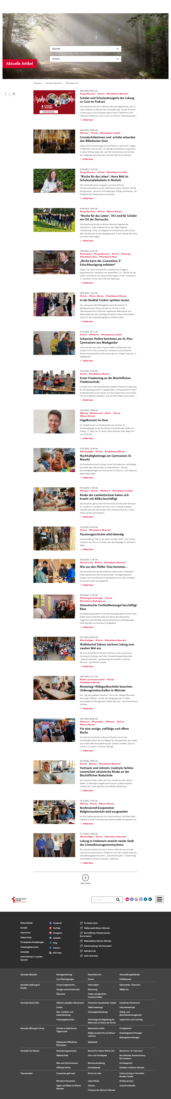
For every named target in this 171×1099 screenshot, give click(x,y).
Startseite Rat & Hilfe (29, 1003)
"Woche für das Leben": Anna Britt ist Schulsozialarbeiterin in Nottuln (104, 178)
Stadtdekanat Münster (116, 296)
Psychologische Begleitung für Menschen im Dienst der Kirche (102, 1021)
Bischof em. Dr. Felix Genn (131, 1051)
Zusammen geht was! (65, 1073)
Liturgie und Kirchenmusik (67, 989)
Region (56, 49)
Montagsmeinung (64, 974)
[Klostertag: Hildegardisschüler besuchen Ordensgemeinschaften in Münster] (54, 688)
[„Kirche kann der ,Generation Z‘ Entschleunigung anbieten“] (54, 262)
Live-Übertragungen (65, 979)
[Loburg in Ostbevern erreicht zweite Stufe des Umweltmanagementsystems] (54, 845)
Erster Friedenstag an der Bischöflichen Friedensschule (105, 380)
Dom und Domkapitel (97, 1055)
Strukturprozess (126, 1081)
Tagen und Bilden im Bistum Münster (68, 1087)
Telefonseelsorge (95, 1007)
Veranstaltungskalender (129, 974)
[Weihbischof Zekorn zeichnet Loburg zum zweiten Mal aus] (54, 649)
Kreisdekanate (94, 1067)
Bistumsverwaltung (96, 1063)
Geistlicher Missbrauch (129, 1003)
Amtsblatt (24, 952)
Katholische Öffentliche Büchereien (66, 1043)
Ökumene (60, 994)
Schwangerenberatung (98, 1012)
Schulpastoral (125, 1028)
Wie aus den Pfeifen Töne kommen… (103, 567)
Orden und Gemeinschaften (93, 679)
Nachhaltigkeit (87, 451)
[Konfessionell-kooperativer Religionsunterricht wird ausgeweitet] (54, 812)
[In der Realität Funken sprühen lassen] (54, 304)
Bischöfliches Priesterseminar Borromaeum (132, 1057)
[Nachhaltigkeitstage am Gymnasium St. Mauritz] (54, 460)
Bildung (84, 413)
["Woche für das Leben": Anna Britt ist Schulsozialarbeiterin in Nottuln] (54, 181)
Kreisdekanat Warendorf (118, 94)
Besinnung (92, 989)
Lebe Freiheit (93, 1081)
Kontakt (23, 928)
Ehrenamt (85, 722)
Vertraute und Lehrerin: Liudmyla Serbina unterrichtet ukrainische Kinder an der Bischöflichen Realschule (106, 771)
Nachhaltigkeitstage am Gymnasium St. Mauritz (106, 457)
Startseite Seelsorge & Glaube (30, 986)
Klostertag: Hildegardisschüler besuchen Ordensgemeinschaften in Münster (106, 688)
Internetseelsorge (127, 1007)
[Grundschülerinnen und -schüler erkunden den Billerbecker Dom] (54, 141)
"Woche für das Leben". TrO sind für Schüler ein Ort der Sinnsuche (108, 217)
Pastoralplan (98, 722)
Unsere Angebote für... (66, 985)
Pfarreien (85, 133)
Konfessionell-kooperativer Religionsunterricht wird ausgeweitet (104, 809)
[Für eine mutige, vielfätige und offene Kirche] (54, 730)
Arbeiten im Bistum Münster (131, 1067)
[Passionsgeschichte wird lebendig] (54, 538)
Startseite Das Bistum (29, 1051)
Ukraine (93, 764)
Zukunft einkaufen (127, 1085)
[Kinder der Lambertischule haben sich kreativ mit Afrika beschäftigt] (54, 499)
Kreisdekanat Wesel (109, 257)
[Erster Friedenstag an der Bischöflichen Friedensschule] (54, 382)
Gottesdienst (86, 254)
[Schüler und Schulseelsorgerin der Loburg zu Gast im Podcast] (54, 102)
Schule (56, 59)
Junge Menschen (88, 94)
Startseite (37, 83)
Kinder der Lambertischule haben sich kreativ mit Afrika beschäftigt (104, 497)
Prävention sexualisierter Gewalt (102, 1003)
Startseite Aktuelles (54, 83)
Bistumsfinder (26, 923)
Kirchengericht (125, 1063)
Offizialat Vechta (63, 1067)
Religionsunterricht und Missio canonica (101, 1034)
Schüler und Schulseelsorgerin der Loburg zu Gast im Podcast (107, 100)
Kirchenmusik (97, 413)
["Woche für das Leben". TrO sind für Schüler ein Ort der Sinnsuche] (54, 220)
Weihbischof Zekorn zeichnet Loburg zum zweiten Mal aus (107, 646)
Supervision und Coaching (130, 1019)
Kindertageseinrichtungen (92, 598)
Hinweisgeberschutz (29, 947)
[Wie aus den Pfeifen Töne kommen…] (54, 571)
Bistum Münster (115, 211)
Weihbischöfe (62, 1055)
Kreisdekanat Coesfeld (110, 133)
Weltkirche (94, 335)
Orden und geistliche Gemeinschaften (97, 995)
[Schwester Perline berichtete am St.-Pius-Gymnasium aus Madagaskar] (54, 343)
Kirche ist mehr (94, 1073)
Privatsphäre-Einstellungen (32, 942)
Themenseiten (26, 1073)
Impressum (25, 932)
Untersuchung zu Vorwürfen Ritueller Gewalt (131, 1075)
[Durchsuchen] (118, 900)
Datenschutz (26, 937)
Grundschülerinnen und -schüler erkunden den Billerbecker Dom (107, 139)
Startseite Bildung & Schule (32, 1028)
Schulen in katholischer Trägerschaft (66, 1030)
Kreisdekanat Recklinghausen (93, 601)
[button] (6, 94)
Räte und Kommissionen (67, 1063)
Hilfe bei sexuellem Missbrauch (70, 1003)
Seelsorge (126, 254)
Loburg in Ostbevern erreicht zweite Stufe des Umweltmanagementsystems (107, 843)
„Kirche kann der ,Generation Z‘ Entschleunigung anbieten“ (100, 263)
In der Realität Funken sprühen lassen (104, 300)
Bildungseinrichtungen (129, 1037)
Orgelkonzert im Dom (94, 420)
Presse (91, 979)
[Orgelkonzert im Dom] (54, 422)
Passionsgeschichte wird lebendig (102, 534)
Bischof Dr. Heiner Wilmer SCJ (101, 1051)
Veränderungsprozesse (66, 1051)
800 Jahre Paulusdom (65, 1081)
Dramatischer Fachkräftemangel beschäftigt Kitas (108, 607)
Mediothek (92, 1042)
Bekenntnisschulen (96, 1028)
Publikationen (125, 979)
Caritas (59, 1007)
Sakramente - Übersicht (129, 985)
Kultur (108, 413)
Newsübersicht (94, 974)
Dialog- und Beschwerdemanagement (130, 1013)
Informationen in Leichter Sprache (31, 958)
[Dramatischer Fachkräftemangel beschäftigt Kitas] (54, 606)
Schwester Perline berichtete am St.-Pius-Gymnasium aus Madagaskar (106, 340)
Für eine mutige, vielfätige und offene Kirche (104, 730)
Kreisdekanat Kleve (89, 257)
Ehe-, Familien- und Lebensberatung (64, 1013)
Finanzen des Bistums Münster (101, 1090)
